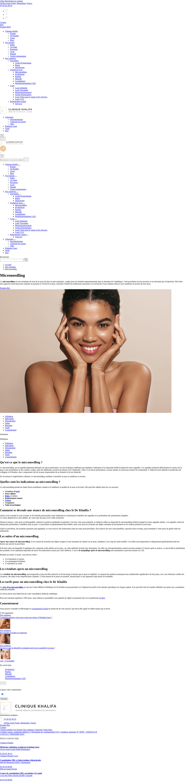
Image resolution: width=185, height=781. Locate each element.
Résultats (8, 425)
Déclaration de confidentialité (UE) (45, 732)
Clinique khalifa (6, 730)
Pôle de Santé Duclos (8, 769)
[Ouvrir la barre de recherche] (2, 135)
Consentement (10, 430)
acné (18, 491)
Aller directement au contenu (11, 1)
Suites (7, 423)
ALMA (102, 598)
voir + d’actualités (7, 661)
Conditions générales (68, 732)
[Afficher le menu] (2, 138)
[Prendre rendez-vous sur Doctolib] (3, 151)
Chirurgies (38, 730)
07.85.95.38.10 (6, 6)
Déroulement (10, 421)
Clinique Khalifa (6, 743)
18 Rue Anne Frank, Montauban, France (16, 3)
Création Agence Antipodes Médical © (15, 732)
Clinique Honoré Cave (9, 756)
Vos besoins (18, 730)
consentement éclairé (39, 609)
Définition (9, 416)
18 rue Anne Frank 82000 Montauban (19, 748)
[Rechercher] (26, 159)
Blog (50, 730)
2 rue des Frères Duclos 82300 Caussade (21, 774)
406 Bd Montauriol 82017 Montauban (20, 761)
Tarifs (7, 428)
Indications (9, 419)
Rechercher (4, 257)
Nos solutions (28, 730)
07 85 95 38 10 (10, 719)
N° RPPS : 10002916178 (87, 732)
